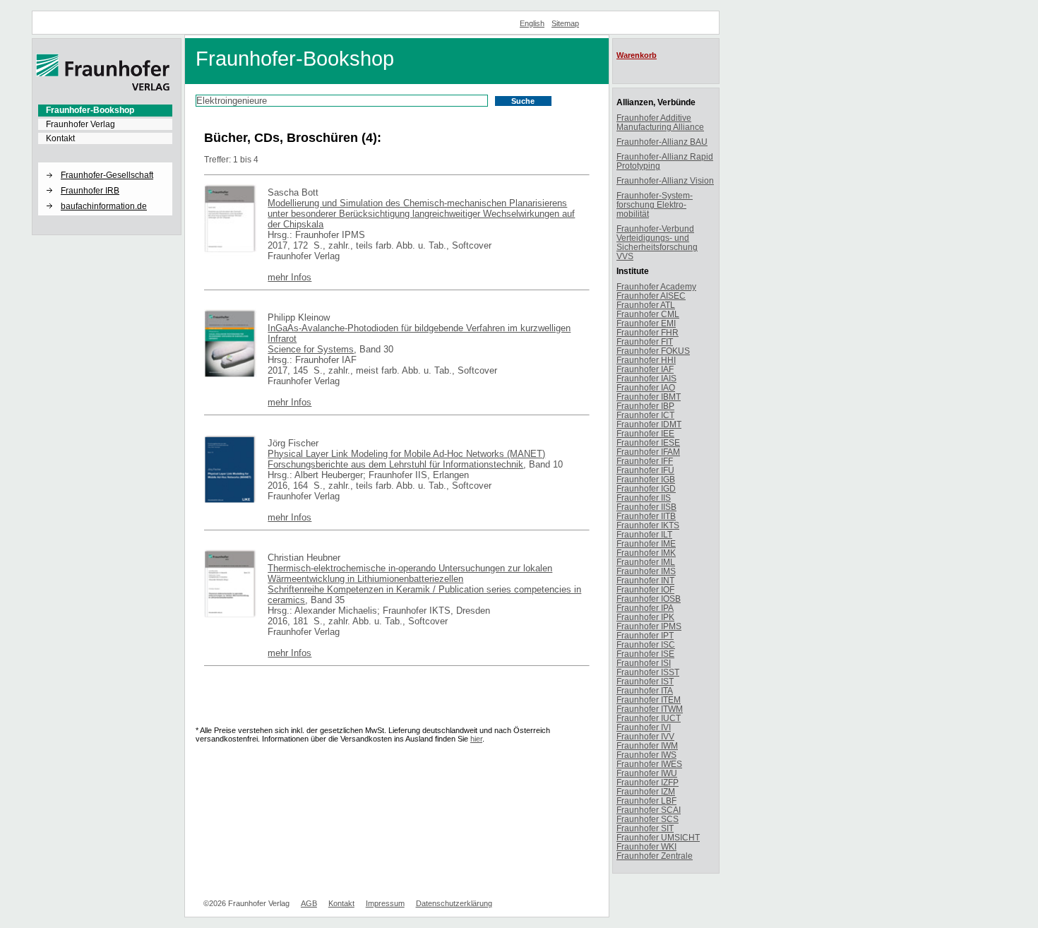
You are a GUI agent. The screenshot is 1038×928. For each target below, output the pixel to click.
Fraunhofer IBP (645, 405)
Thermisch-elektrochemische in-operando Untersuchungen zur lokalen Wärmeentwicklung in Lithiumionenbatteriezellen (410, 573)
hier (476, 738)
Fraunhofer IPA (645, 607)
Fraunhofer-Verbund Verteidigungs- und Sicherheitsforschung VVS (657, 242)
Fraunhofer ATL (645, 304)
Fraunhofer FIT (644, 341)
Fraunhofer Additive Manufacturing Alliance (660, 122)
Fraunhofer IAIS (646, 378)
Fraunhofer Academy (656, 286)
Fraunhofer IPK (645, 616)
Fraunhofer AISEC (651, 295)
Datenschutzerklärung (454, 903)
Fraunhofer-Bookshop (90, 110)
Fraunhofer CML (647, 314)
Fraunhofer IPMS (648, 626)
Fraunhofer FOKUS (653, 350)
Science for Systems (311, 349)
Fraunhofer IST (645, 681)
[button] (105, 163)
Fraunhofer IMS (646, 571)
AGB (309, 903)
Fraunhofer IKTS (647, 525)
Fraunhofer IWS (646, 754)
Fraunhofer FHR (647, 332)
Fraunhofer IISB (646, 506)
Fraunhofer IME (646, 543)
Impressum (385, 903)
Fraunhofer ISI (643, 662)
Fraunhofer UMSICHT (658, 837)
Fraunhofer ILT (644, 534)
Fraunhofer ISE (645, 653)
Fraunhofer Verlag (80, 124)
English (532, 23)
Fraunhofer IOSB (648, 598)
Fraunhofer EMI (646, 323)
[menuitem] (105, 110)
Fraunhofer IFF (644, 460)
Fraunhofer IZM (645, 791)
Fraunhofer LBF (646, 800)
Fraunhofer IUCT (648, 717)
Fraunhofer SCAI (648, 809)
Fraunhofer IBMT (648, 396)
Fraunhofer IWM (647, 745)
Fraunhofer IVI (643, 727)
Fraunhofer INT (645, 580)
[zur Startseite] (103, 88)
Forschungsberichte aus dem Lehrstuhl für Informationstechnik (395, 464)
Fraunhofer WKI (646, 846)
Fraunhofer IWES (649, 763)
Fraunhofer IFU (645, 470)
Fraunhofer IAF (645, 369)
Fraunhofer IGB (645, 479)
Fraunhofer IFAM (648, 451)
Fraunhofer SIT (645, 828)
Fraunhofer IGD (646, 488)
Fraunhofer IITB (646, 515)
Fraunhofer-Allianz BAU (662, 141)
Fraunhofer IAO (645, 387)
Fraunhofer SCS (647, 818)
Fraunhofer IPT (645, 635)
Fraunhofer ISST (647, 672)
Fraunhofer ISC (645, 644)
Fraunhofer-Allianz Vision (665, 180)
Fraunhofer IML (645, 561)
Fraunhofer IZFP (647, 782)
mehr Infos (289, 277)
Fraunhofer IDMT (648, 424)
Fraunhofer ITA (644, 690)
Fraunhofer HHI (646, 359)
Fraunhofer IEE (645, 433)
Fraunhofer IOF (645, 589)
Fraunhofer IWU (646, 773)
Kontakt (60, 138)
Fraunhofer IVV (645, 736)
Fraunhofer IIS (643, 497)
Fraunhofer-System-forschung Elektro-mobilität (654, 204)
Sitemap (565, 23)
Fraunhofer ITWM (649, 708)
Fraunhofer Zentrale (654, 855)
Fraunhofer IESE (648, 442)
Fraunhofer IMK (646, 552)
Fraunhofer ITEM (648, 699)
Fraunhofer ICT (645, 415)
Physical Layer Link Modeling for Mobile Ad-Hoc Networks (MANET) (406, 453)
